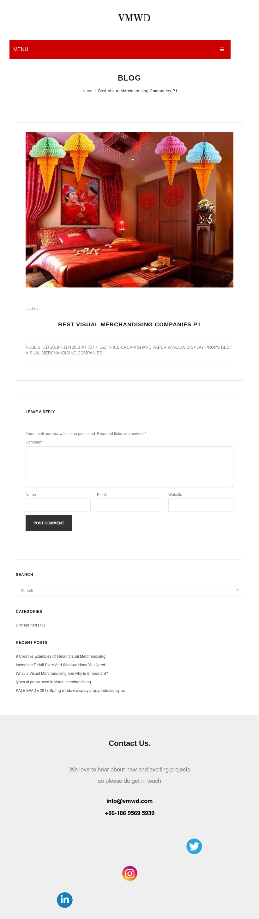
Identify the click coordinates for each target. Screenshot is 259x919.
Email (102, 494)
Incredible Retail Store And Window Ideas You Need (60, 664)
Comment (35, 441)
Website (175, 494)
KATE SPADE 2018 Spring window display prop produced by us (70, 690)
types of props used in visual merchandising (53, 681)
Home (87, 90)
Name (31, 494)
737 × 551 (97, 347)
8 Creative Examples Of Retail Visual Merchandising (60, 656)
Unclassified (26, 624)
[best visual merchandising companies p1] (129, 209)
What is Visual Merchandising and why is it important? (62, 673)
